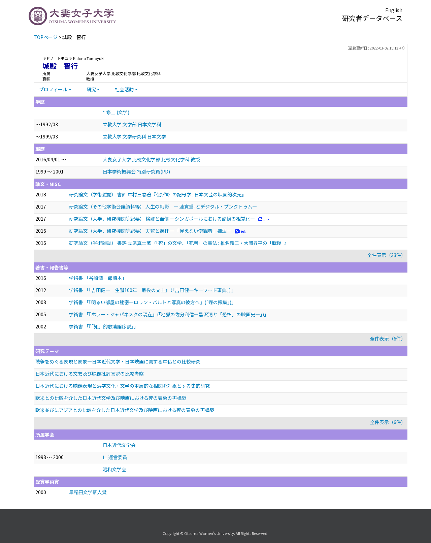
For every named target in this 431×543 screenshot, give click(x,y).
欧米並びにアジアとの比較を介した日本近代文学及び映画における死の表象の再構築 (124, 410)
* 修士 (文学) (116, 112)
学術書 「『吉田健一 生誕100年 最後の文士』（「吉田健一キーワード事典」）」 (152, 290)
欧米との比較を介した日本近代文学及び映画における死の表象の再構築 (110, 397)
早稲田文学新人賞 (88, 492)
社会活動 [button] (124, 89)
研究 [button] (91, 89)
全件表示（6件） (388, 338)
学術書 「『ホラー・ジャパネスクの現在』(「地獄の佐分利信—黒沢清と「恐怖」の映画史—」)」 (169, 314)
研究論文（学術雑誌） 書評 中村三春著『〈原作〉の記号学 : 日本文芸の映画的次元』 (157, 194)
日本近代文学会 (119, 445)
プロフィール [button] (53, 89)
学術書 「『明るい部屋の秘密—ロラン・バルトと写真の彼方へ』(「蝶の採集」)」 (152, 302)
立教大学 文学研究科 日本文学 (134, 136)
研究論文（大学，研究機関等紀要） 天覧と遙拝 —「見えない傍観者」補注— (150, 230)
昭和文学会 (114, 469)
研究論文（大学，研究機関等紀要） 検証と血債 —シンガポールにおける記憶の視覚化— (162, 218)
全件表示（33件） (386, 255)
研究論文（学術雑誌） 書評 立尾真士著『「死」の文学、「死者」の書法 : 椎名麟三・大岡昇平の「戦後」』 (179, 242)
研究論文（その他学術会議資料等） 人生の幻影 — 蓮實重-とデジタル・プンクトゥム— (163, 206)
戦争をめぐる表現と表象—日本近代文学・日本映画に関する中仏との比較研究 (117, 361)
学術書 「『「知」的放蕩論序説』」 (103, 326)
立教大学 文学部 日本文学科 (132, 124)
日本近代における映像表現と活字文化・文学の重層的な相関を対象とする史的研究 (122, 385)
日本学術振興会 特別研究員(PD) (136, 171)
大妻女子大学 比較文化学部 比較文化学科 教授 (151, 159)
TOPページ (46, 37)
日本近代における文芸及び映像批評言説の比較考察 (89, 373)
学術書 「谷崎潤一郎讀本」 (98, 278)
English (393, 10)
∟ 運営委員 (115, 457)
